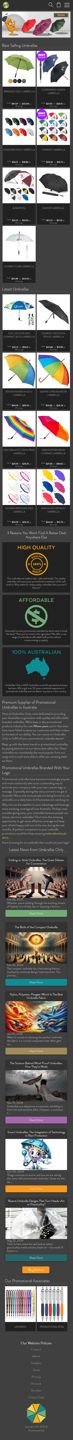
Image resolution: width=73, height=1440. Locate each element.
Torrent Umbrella (53, 149)
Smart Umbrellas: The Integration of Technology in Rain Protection (36, 1134)
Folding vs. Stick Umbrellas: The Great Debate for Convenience (36, 862)
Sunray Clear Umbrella (19, 266)
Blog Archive (35, 1269)
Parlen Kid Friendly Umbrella (53, 510)
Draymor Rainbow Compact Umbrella (53, 451)
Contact (36, 1349)
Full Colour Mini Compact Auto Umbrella (19, 335)
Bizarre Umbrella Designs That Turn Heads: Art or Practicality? (36, 1202)
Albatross (19, 208)
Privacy (36, 1376)
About (36, 1356)
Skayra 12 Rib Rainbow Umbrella (53, 393)
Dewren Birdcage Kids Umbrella (19, 510)
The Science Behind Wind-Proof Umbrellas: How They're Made (36, 1065)
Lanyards (20, 1327)
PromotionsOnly (36, 1430)
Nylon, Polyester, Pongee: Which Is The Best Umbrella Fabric (36, 996)
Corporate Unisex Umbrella (53, 91)
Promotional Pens (52, 1327)
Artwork (36, 1383)
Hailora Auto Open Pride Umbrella (19, 451)
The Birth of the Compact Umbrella (36, 927)
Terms (36, 1369)
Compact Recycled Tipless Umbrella (53, 335)
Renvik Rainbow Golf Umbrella (19, 393)
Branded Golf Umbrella (19, 91)
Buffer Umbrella (53, 208)
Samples (36, 1363)
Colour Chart (36, 1397)
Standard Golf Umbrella (19, 149)
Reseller (36, 1390)
